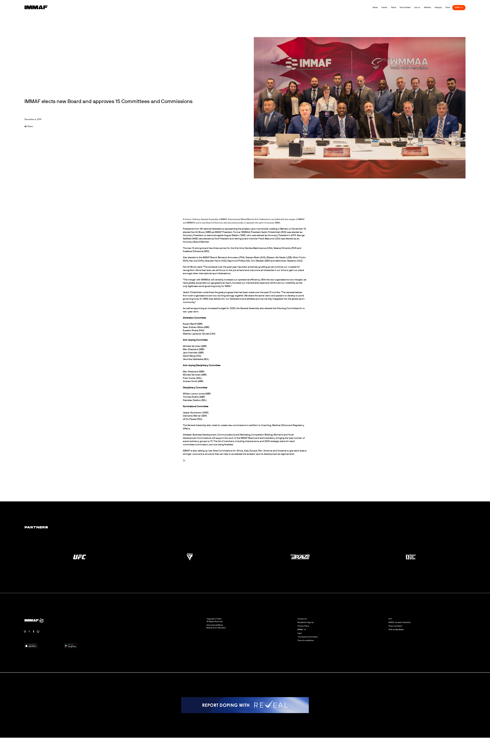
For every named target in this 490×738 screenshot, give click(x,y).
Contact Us (302, 619)
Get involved (414, 7)
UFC (390, 619)
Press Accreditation (306, 640)
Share (30, 126)
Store (457, 7)
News (385, 7)
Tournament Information (308, 637)
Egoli (300, 633)
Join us (427, 7)
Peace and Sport (395, 626)
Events (394, 7)
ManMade (399, 630)
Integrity (448, 7)
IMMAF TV (469, 7)
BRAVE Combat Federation (400, 622)
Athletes (437, 7)
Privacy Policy (303, 626)
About (403, 7)
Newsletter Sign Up (306, 622)
